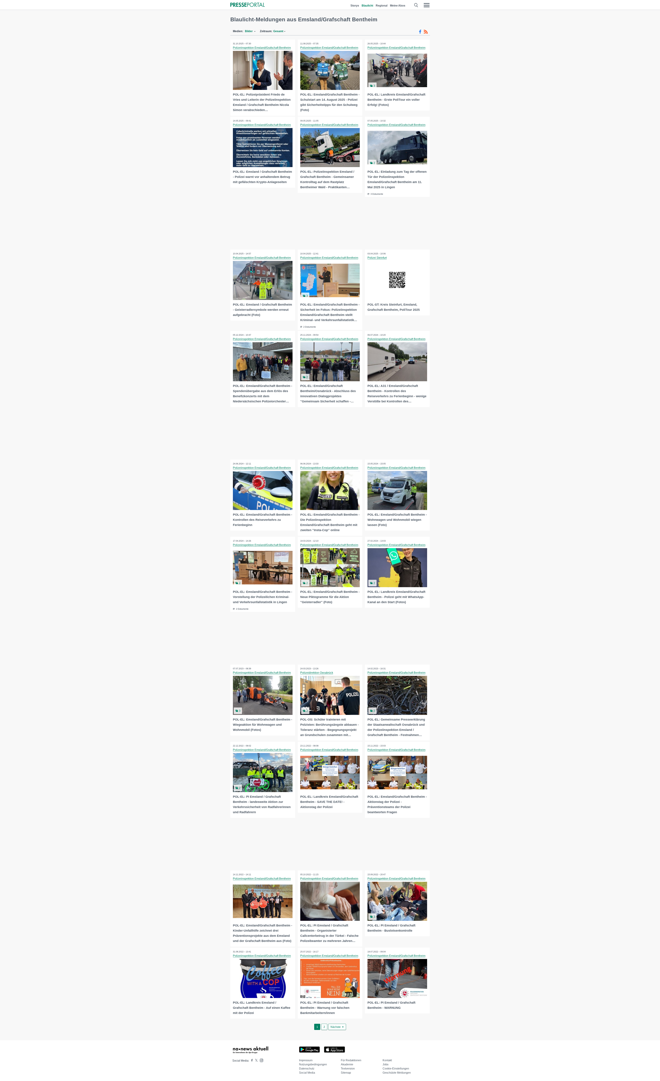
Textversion (348, 1068)
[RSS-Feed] (426, 32)
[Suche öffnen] (416, 5)
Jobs (385, 1064)
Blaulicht (367, 5)
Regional (381, 5)
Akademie (347, 1064)
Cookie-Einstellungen (396, 1068)
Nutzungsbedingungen (313, 1064)
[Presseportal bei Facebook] (251, 1060)
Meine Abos (397, 5)
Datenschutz (306, 1068)
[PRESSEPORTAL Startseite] (247, 5)
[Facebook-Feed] (420, 32)
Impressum (305, 1060)
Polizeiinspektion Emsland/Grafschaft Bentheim (262, 47)
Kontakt (387, 1060)
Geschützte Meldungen (397, 1072)
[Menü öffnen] (427, 5)
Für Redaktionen (351, 1060)
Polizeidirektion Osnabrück (316, 672)
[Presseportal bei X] (255, 1060)
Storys (354, 5)
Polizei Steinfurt (377, 257)
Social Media (307, 1072)
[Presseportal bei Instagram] (260, 1060)
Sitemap (346, 1072)
